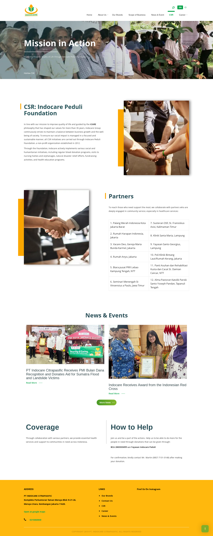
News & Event (157, 15)
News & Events (109, 516)
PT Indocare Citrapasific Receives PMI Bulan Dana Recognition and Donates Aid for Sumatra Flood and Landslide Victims (65, 374)
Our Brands (117, 15)
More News (105, 402)
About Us (102, 15)
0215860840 (35, 519)
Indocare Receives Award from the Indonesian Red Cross (147, 387)
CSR (171, 15)
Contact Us (107, 500)
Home (89, 15)
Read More (31, 382)
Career (182, 15)
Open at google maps (34, 511)
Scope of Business (137, 15)
